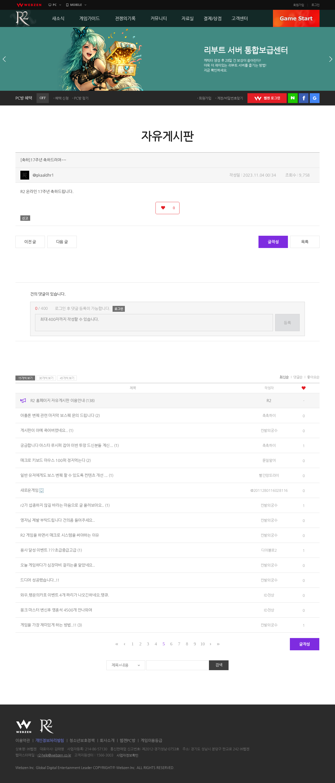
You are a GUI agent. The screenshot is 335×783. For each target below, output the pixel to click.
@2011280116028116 (269, 490)
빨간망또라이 (269, 475)
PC (55, 5)
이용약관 (22, 740)
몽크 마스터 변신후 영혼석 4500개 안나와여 (56, 610)
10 (202, 643)
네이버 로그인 (293, 98)
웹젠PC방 (127, 740)
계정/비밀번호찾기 (230, 98)
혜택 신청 (62, 98)
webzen (29, 5)
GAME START (296, 18)
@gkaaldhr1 (43, 175)
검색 (218, 665)
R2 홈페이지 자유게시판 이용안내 (62, 400)
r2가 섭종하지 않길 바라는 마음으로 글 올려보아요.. (65, 505)
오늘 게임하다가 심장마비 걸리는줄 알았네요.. (57, 565)
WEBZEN (23, 726)
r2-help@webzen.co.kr (54, 755)
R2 (23, 18)
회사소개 (107, 740)
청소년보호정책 (82, 740)
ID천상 (269, 595)
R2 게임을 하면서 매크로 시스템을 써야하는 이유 (59, 535)
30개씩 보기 (46, 378)
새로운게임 (29, 490)
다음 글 (62, 241)
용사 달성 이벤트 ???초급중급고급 (51, 550)
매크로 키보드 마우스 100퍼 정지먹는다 (55, 460)
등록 (287, 322)
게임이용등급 (151, 740)
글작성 (273, 241)
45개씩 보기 (67, 378)
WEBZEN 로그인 (267, 98)
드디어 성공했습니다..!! (39, 580)
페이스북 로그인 (304, 98)
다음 (331, 59)
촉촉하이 (269, 415)
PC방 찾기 (81, 98)
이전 (4, 59)
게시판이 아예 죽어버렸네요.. (46, 430)
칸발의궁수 (269, 430)
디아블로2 (269, 550)
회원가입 (298, 5)
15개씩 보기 (25, 378)
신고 (25, 218)
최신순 (284, 377)
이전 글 (30, 241)
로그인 (315, 5)
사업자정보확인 (127, 755)
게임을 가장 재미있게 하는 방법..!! (51, 625)
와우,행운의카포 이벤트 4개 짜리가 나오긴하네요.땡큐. (64, 595)
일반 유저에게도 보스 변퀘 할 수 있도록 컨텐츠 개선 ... (66, 475)
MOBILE (76, 5)
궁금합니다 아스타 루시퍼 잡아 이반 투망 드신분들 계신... (69, 445)
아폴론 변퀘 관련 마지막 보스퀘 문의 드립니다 (60, 415)
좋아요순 (313, 377)
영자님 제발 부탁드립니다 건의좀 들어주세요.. (57, 520)
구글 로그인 (315, 98)
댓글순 (298, 377)
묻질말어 (269, 460)
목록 (304, 241)
